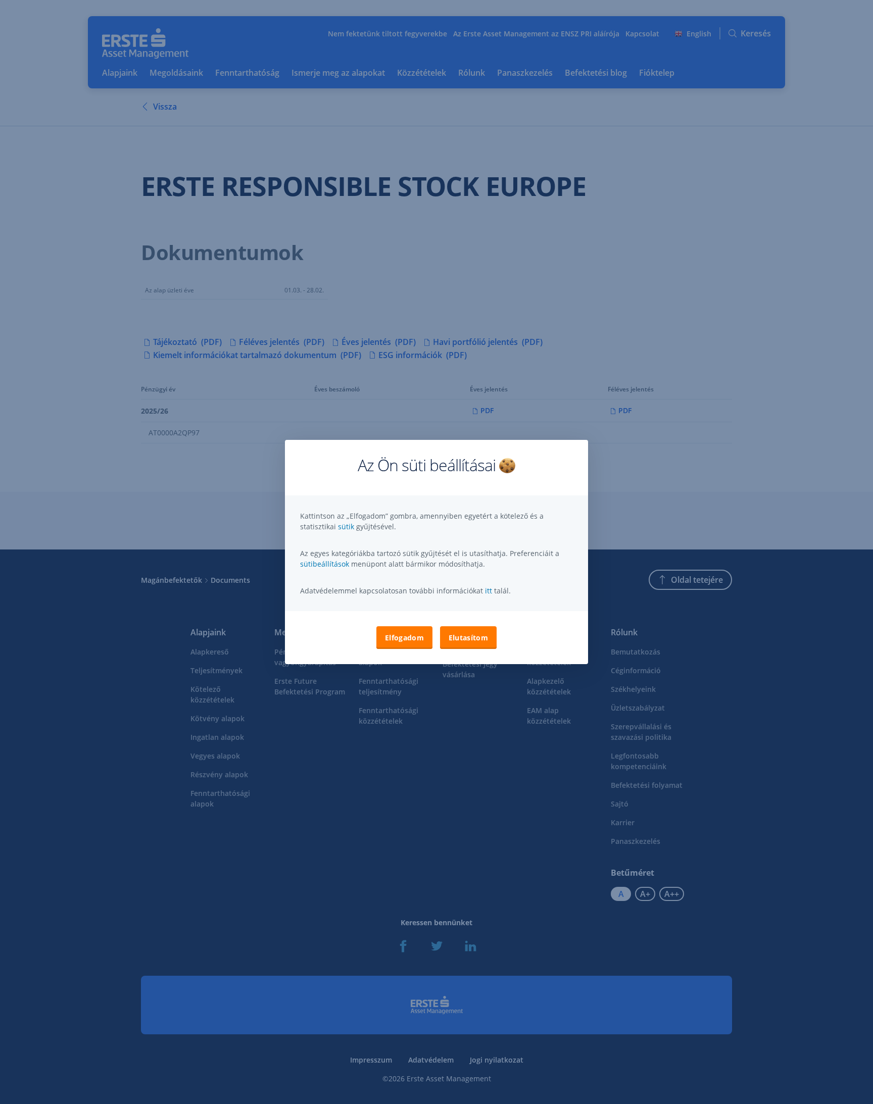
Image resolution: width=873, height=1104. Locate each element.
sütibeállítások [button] (324, 564)
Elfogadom (404, 637)
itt (488, 590)
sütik (347, 526)
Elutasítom (468, 637)
